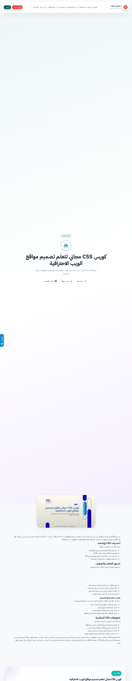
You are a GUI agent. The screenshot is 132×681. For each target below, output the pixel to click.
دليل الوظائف (51, 7)
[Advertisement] (66, 576)
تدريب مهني (43, 7)
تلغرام (7, 7)
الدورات (89, 7)
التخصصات (62, 7)
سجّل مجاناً (17, 7)
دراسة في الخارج (72, 7)
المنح (95, 7)
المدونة (37, 7)
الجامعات (81, 7)
